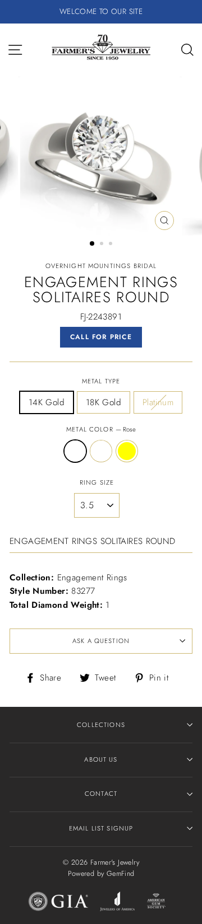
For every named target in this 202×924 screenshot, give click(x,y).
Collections (101, 724)
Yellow (126, 451)
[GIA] (58, 903)
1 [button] (92, 244)
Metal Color (101, 429)
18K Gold (103, 402)
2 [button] (102, 244)
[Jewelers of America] (117, 903)
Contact (101, 793)
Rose (75, 451)
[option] (101, 12)
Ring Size (97, 482)
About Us (100, 759)
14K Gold (47, 402)
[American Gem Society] (156, 903)
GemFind (121, 874)
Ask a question (101, 640)
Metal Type (101, 381)
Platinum (158, 402)
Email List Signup (101, 828)
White (101, 451)
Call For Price (101, 337)
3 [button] (111, 244)
